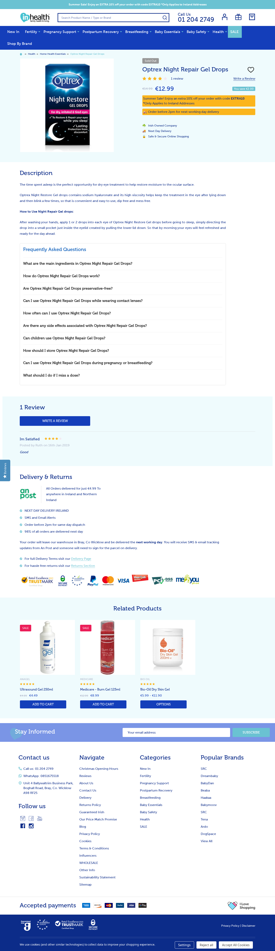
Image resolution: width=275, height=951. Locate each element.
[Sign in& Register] (224, 17)
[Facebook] (31, 818)
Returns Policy (90, 805)
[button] (241, 906)
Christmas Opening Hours (98, 769)
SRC (204, 769)
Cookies (85, 841)
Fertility (31, 32)
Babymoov (209, 805)
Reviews (85, 776)
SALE (234, 32)
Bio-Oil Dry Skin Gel (155, 689)
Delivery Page (81, 559)
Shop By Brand (19, 43)
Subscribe (251, 732)
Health (218, 32)
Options (163, 704)
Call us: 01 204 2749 (38, 769)
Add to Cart (43, 704)
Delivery (85, 798)
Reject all (206, 945)
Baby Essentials (167, 32)
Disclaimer (248, 925)
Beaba (205, 790)
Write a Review (244, 78)
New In (13, 32)
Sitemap (85, 884)
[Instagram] (23, 818)
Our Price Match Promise (98, 819)
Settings (184, 945)
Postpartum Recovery (101, 32)
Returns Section (83, 566)
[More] (39, 31)
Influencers (87, 855)
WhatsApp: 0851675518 (41, 776)
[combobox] (113, 17)
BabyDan (207, 783)
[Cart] (252, 17)
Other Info (87, 870)
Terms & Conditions (94, 848)
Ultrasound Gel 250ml (36, 689)
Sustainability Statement (97, 877)
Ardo (204, 827)
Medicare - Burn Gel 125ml (100, 689)
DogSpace (208, 834)
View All (206, 841)
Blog (82, 827)
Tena (204, 819)
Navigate (91, 757)
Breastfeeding (136, 32)
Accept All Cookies (236, 945)
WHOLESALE (88, 863)
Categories (155, 757)
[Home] (21, 53)
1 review (177, 78)
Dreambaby (209, 776)
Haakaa (206, 798)
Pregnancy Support (59, 32)
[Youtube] (39, 818)
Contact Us (87, 790)
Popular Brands (222, 757)
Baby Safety (196, 32)
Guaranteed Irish (91, 812)
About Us (86, 783)
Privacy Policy (89, 834)
